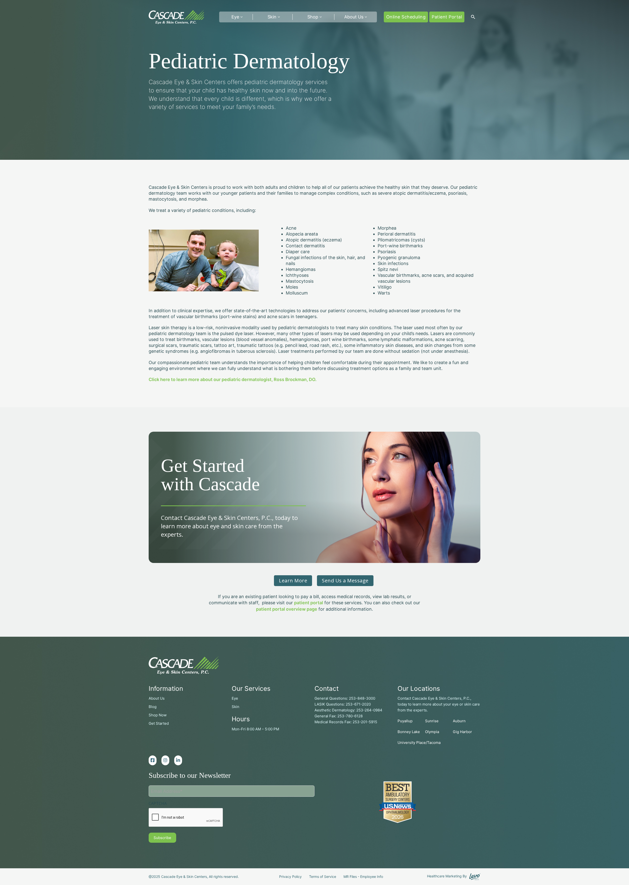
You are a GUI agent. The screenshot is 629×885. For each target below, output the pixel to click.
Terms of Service (322, 876)
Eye (235, 698)
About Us (353, 16)
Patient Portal (447, 16)
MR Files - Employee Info (363, 876)
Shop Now (158, 715)
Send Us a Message (345, 580)
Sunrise (432, 721)
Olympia (432, 731)
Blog (153, 706)
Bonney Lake (409, 731)
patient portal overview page (286, 609)
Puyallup (405, 721)
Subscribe (162, 837)
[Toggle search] (473, 17)
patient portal (308, 602)
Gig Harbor (462, 731)
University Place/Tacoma (419, 742)
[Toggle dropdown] (241, 17)
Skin (272, 16)
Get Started (159, 723)
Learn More (293, 580)
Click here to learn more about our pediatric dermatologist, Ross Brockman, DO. (232, 379)
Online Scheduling (406, 16)
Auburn (459, 721)
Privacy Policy (290, 876)
